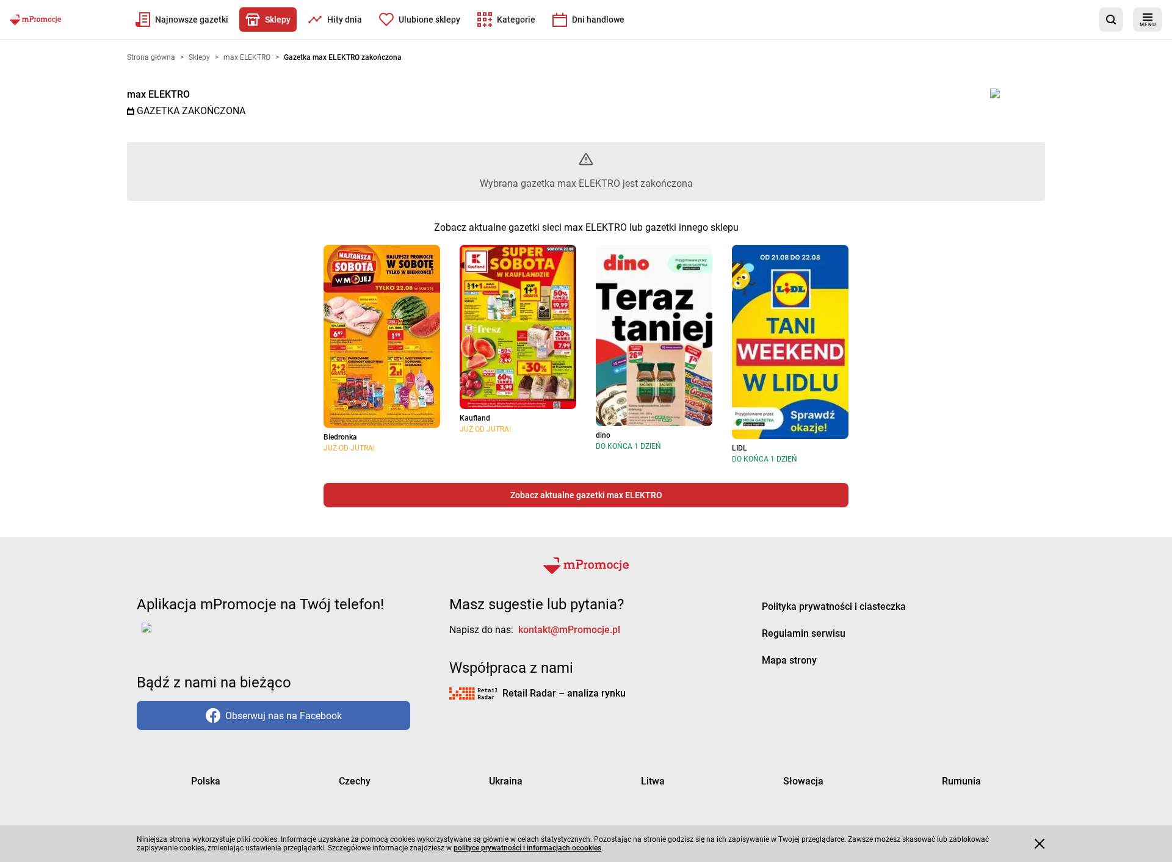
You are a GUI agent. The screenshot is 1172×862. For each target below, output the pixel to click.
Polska (205, 781)
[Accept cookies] (1039, 843)
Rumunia (961, 781)
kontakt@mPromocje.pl (569, 630)
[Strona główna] (35, 19)
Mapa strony (789, 660)
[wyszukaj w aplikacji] (1111, 19)
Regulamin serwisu (803, 633)
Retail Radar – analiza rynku (564, 693)
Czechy (355, 781)
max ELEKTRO (158, 94)
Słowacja (803, 781)
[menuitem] (181, 19)
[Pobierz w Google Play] (185, 635)
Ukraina (506, 781)
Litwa (653, 781)
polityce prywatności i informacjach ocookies (527, 848)
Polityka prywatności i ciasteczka (834, 606)
